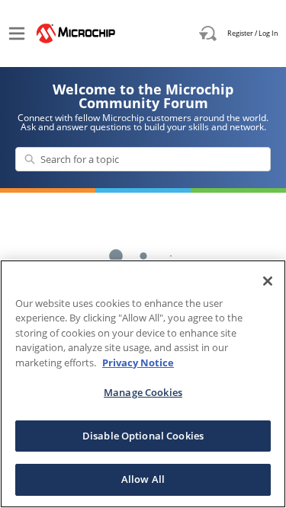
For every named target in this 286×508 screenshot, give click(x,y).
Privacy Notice (138, 362)
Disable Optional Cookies (143, 436)
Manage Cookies (143, 392)
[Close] (267, 281)
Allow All (143, 479)
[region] (143, 384)
